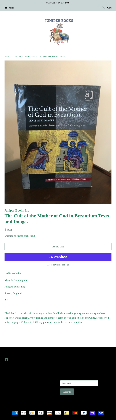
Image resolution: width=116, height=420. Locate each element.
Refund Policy (11, 385)
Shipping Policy (11, 394)
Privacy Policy (11, 381)
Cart (109, 8)
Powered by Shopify (75, 407)
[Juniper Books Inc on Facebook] (6, 360)
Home (7, 56)
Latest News (66, 353)
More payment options (58, 265)
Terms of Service (12, 390)
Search (7, 377)
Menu (11, 8)
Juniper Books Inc (57, 407)
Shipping (9, 236)
